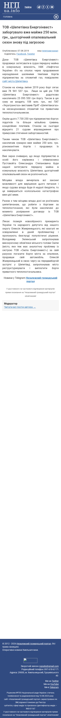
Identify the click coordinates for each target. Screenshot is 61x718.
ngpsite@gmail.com (49, 666)
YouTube (54, 684)
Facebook (21, 54)
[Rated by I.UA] (30, 661)
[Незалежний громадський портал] (12, 7)
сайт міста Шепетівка (15, 81)
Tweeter (31, 54)
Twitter (55, 681)
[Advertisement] (30, 439)
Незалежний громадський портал (34, 643)
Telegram (54, 687)
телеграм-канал (50, 50)
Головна (7, 17)
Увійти (28, 7)
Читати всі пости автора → (20, 307)
